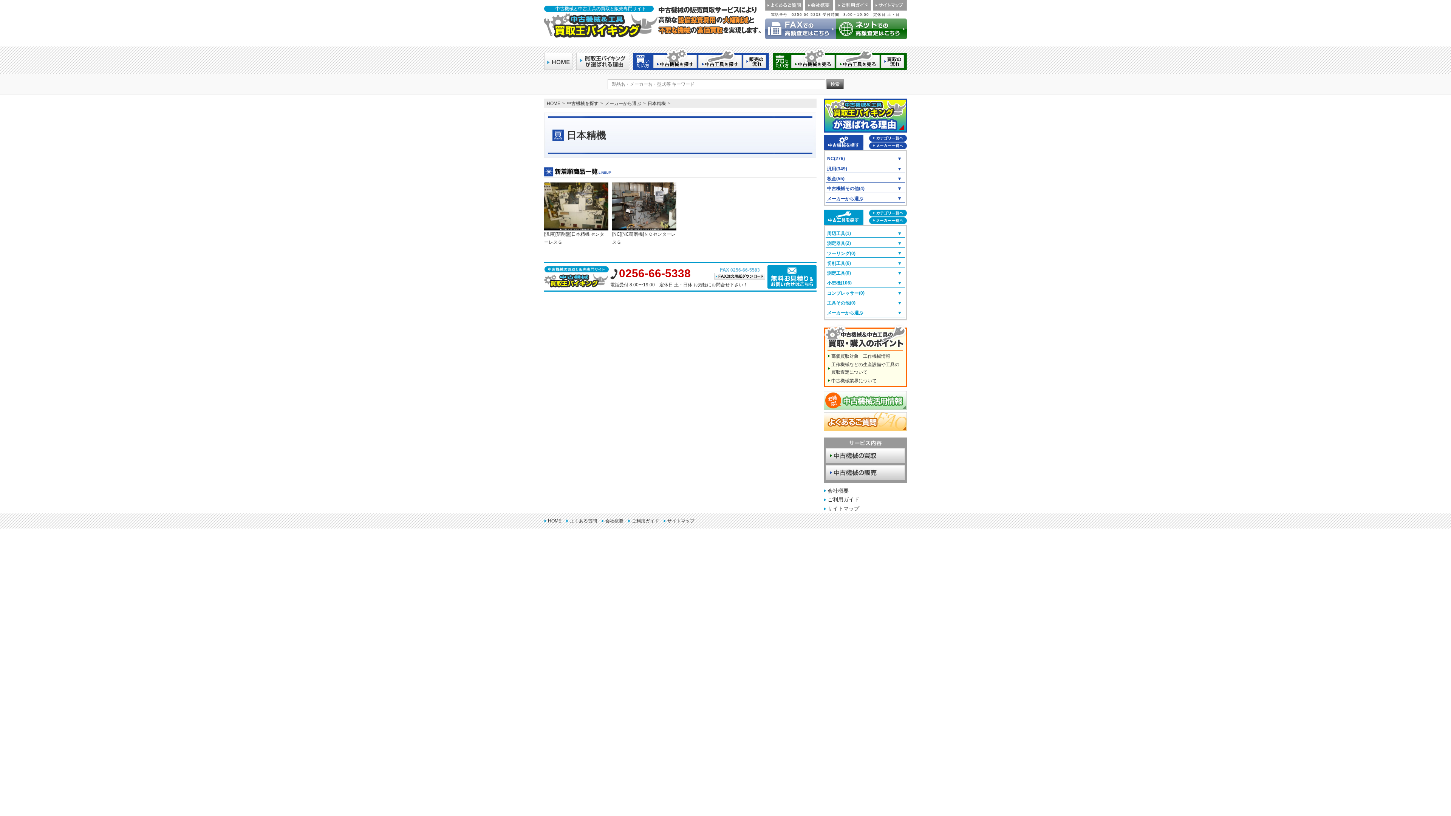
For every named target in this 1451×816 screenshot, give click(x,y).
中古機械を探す (583, 103)
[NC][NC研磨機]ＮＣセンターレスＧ (644, 238)
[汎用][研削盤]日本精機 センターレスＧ (574, 238)
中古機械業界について (854, 380)
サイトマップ (843, 508)
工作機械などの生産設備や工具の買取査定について (865, 368)
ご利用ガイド (843, 499)
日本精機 (657, 103)
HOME (553, 103)
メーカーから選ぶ (623, 103)
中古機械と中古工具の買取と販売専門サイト (600, 8)
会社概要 (838, 491)
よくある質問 (583, 521)
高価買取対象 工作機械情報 (860, 356)
